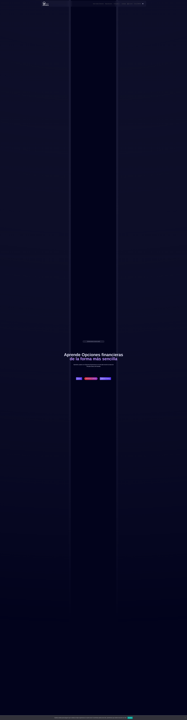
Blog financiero (108, 3)
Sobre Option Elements (98, 3)
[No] (185, 718)
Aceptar (130, 717)
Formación (116, 3)
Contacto (124, 3)
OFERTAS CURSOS (90, 378)
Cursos (79, 378)
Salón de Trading (105, 378)
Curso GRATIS (137, 3)
